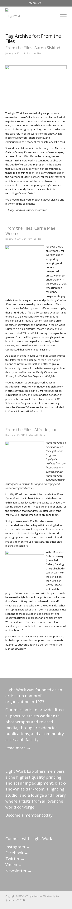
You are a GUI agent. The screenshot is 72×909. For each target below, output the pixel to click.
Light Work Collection (50, 390)
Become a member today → (31, 815)
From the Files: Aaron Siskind (32, 47)
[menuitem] (35, 3)
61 (27, 411)
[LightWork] (29, 16)
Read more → (18, 747)
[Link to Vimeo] (52, 904)
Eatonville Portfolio (31, 399)
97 (31, 411)
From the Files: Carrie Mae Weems (30, 230)
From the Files (34, 53)
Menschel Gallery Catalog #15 (55, 564)
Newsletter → (18, 870)
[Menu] (61, 16)
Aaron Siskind (57, 117)
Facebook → (16, 852)
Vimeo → (13, 864)
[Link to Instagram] (46, 904)
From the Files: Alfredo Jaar (31, 429)
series (27, 407)
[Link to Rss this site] (64, 904)
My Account (35, 2)
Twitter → (15, 858)
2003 (35, 395)
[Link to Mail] (29, 904)
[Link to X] (35, 904)
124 (41, 411)
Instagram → (17, 846)
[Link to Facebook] (41, 904)
